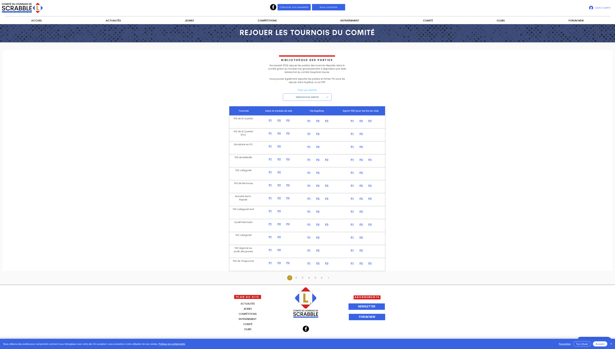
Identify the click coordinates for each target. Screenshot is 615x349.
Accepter (600, 343)
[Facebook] (273, 7)
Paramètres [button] (565, 343)
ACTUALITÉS (248, 303)
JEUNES (247, 309)
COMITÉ (247, 324)
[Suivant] (328, 278)
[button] (328, 7)
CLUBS (247, 329)
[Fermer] (611, 343)
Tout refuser (582, 343)
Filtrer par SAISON (307, 90)
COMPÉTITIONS (248, 314)
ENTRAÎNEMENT (248, 319)
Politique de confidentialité (172, 343)
